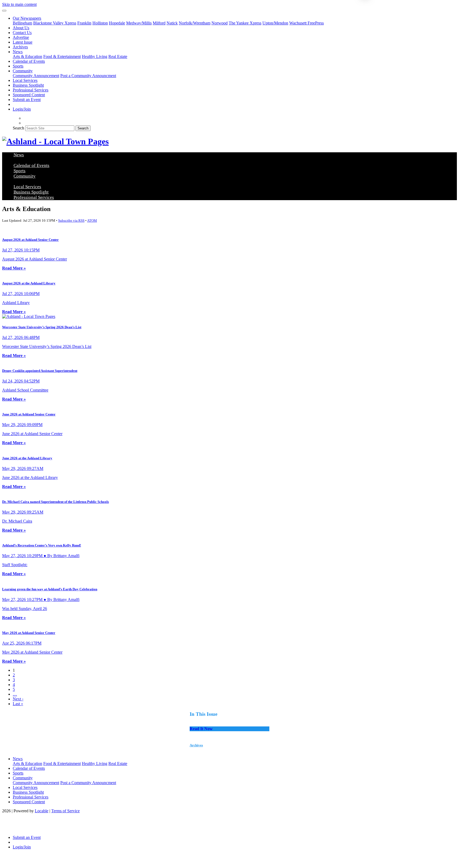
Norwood (219, 23)
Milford (159, 23)
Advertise (21, 37)
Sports (18, 66)
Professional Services (30, 90)
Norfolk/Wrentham (194, 23)
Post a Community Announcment (88, 75)
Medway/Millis (139, 23)
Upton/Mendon (275, 23)
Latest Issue (22, 42)
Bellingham (22, 23)
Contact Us (22, 32)
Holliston (100, 23)
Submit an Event (27, 99)
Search (18, 128)
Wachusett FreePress (306, 23)
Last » (18, 703)
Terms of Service (65, 811)
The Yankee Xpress (245, 23)
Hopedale (117, 23)
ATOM (92, 220)
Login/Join (22, 109)
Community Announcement (36, 75)
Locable (41, 811)
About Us (21, 28)
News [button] (18, 51)
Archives (20, 47)
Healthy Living (94, 56)
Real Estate (117, 56)
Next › (18, 699)
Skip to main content (19, 4)
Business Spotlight (28, 85)
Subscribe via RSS (71, 220)
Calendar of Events (29, 61)
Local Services (25, 80)
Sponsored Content (29, 94)
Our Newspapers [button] (27, 18)
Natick (172, 23)
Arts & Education (27, 56)
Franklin (84, 23)
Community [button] (23, 71)
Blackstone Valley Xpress (54, 23)
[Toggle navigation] (4, 10)
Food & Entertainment (62, 56)
